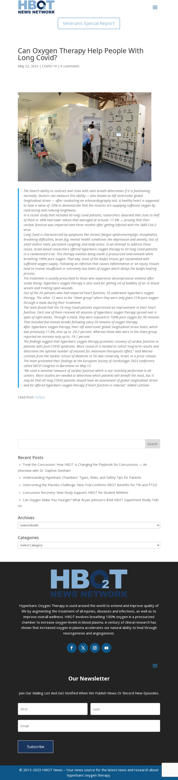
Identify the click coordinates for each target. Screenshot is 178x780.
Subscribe (35, 746)
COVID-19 (49, 66)
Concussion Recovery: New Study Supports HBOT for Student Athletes (75, 492)
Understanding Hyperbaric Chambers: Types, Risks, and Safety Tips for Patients (82, 477)
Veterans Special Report (89, 23)
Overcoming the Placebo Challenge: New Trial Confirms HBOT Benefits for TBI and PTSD (90, 485)
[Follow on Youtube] (106, 648)
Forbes (40, 397)
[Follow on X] (83, 648)
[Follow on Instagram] (95, 648)
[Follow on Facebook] (71, 648)
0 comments (69, 66)
